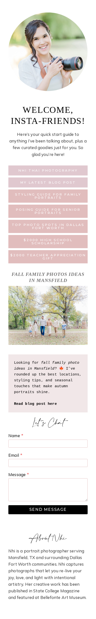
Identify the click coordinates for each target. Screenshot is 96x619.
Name (15, 435)
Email (15, 455)
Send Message (48, 509)
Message (18, 474)
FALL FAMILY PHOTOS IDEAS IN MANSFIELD (48, 277)
